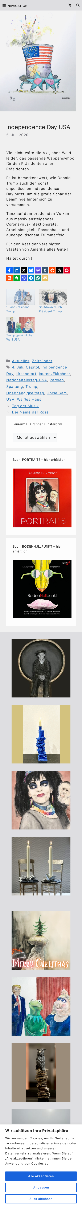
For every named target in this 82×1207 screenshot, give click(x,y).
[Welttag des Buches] (41, 761)
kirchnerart (26, 374)
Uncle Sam (57, 393)
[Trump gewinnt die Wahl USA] (20, 325)
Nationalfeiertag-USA (26, 380)
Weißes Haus (29, 399)
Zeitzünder (42, 361)
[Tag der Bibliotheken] (41, 1099)
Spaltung (14, 386)
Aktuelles (20, 361)
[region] (41, 1165)
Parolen (57, 380)
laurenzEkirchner (54, 374)
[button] (9, 270)
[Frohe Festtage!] (41, 967)
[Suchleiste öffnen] (78, 5)
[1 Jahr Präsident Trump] (20, 297)
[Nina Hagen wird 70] (41, 827)
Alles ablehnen (41, 1198)
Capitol (32, 367)
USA (10, 399)
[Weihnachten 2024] (41, 893)
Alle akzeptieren (41, 1176)
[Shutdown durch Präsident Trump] (53, 297)
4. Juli (17, 367)
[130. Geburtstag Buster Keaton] (41, 695)
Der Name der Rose (30, 412)
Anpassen (41, 1187)
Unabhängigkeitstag (25, 393)
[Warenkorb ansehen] (70, 5)
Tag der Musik (25, 406)
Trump (31, 386)
